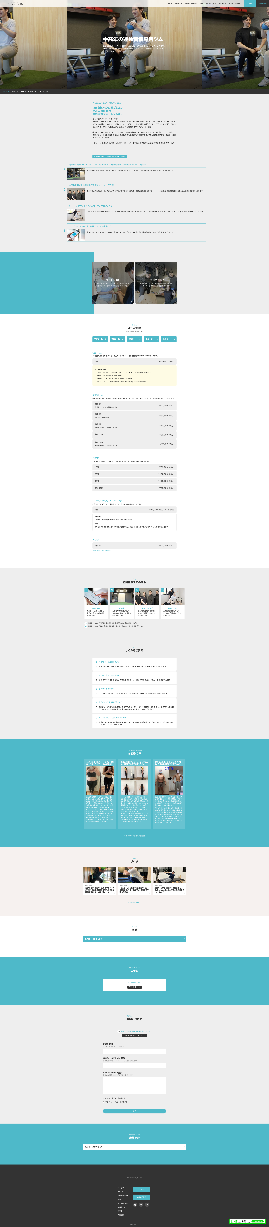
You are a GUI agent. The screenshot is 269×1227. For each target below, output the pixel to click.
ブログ (230, 4)
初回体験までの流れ (191, 4)
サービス (169, 4)
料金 (201, 4)
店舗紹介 (238, 4)
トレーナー (178, 4)
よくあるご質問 (211, 4)
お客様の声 (222, 4)
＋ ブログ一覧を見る (134, 902)
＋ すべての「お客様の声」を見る (134, 836)
